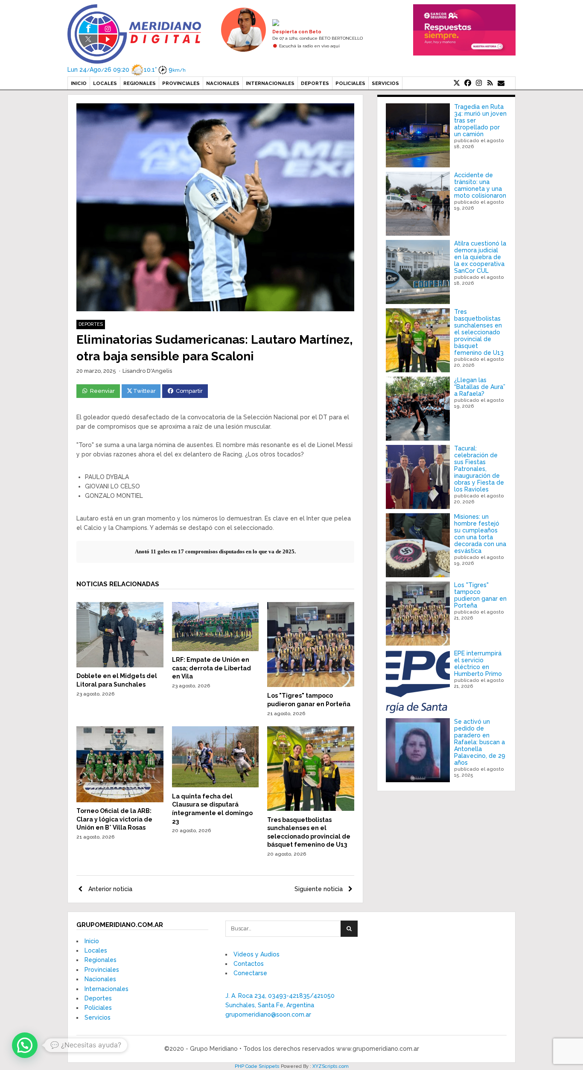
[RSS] (490, 83)
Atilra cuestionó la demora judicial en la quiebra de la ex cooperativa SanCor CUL (480, 257)
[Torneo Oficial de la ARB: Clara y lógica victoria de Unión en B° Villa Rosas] (119, 800)
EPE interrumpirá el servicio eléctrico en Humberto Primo (478, 663)
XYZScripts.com (330, 1066)
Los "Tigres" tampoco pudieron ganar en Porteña (480, 595)
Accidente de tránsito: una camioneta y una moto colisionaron (480, 185)
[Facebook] (467, 83)
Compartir (189, 391)
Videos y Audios (256, 954)
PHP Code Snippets (257, 1066)
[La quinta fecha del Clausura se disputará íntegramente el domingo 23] (215, 785)
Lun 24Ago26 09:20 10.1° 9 (126, 69)
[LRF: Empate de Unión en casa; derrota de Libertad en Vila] (215, 649)
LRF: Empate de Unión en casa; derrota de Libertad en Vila (211, 668)
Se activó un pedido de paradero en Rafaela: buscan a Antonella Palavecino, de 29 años (479, 742)
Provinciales (181, 83)
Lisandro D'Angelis (147, 371)
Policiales (350, 83)
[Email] (501, 83)
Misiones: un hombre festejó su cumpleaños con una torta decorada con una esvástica (480, 533)
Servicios (385, 83)
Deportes (315, 83)
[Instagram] (478, 83)
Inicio (79, 83)
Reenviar (102, 391)
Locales (105, 83)
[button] (25, 1045)
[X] (456, 83)
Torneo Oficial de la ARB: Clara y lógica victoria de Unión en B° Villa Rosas (114, 819)
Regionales (139, 83)
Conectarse (250, 973)
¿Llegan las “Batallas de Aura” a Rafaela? (479, 387)
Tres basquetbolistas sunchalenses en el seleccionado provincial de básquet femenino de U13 (479, 332)
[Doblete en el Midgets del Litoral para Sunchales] (119, 665)
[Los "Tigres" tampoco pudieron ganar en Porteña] (310, 684)
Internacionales (270, 83)
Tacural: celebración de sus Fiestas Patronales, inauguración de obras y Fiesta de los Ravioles (479, 469)
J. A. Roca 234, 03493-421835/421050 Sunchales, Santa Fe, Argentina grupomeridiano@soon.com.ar (280, 1005)
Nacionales (222, 83)
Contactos (248, 963)
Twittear (144, 391)
